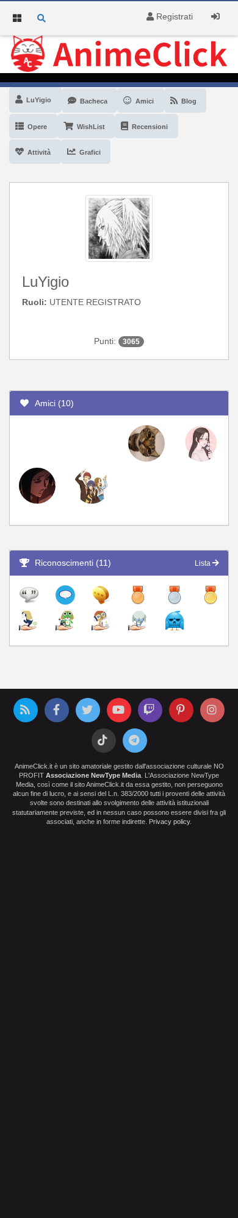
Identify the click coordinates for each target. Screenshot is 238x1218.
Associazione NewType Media (93, 775)
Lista (203, 563)
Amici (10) (52, 403)
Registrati (173, 16)
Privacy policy (169, 821)
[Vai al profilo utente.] (119, 228)
